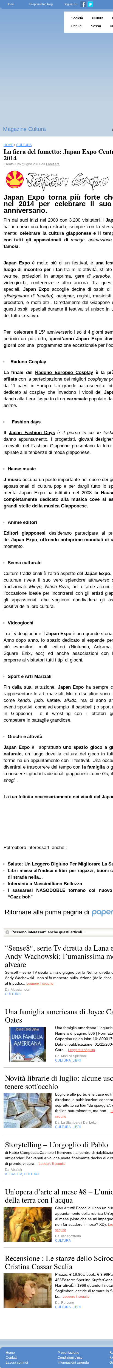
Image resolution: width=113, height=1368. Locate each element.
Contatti (11, 1357)
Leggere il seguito (39, 983)
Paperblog (30, 22)
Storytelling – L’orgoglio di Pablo (56, 1144)
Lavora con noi (17, 1362)
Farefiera (53, 164)
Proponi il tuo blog (41, 4)
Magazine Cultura (24, 129)
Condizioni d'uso (70, 1357)
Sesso (96, 26)
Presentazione (68, 1353)
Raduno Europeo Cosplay (64, 372)
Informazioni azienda (73, 1362)
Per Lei (76, 26)
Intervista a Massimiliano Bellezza (45, 883)
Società (77, 18)
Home (11, 4)
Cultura (97, 18)
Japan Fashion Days (32, 432)
